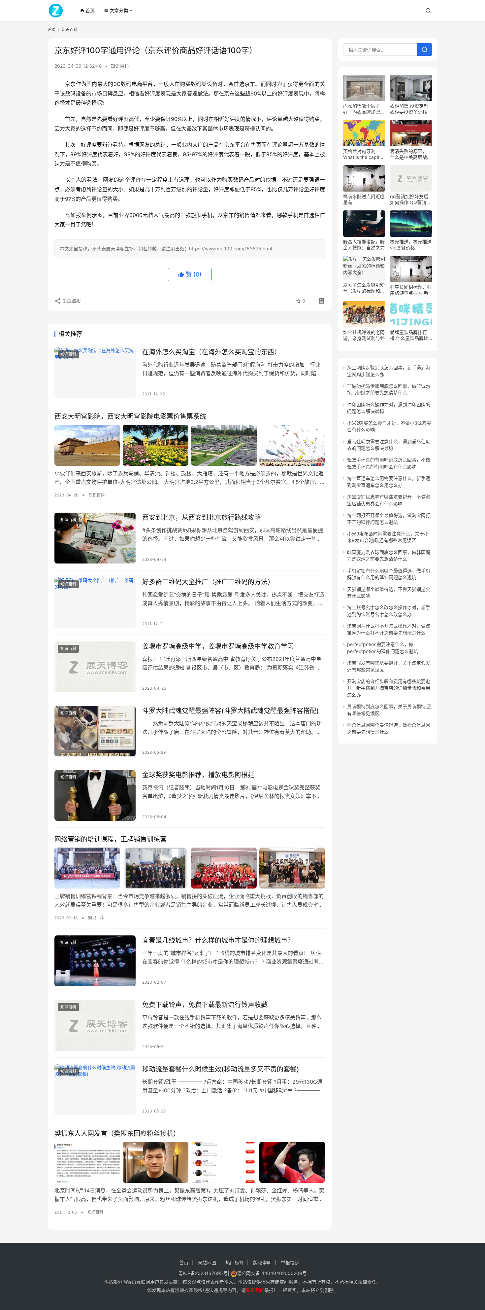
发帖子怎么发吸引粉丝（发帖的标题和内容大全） (364, 288)
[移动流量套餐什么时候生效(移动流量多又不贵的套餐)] (95, 1089)
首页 (87, 10)
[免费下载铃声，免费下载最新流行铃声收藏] (95, 1025)
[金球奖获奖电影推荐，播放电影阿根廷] (95, 795)
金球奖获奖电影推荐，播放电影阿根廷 (198, 775)
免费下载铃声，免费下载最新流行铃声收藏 (205, 1005)
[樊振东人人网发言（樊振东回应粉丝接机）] (189, 1162)
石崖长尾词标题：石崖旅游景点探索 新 (411, 290)
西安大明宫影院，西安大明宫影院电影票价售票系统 (130, 416)
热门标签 (234, 1262)
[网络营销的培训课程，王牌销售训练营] (189, 868)
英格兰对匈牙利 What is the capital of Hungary (363, 154)
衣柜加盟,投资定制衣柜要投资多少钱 (409, 109)
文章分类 (116, 10)
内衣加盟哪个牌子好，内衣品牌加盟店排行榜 (364, 109)
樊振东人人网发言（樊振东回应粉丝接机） (117, 1134)
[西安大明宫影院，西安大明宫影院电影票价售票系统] (189, 445)
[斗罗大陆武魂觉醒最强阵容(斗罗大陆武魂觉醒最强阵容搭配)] (95, 731)
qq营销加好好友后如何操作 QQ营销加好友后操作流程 (410, 199)
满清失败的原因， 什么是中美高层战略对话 (411, 154)
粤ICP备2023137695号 (203, 1273)
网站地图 (207, 1262)
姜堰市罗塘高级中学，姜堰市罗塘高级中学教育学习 (218, 646)
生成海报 (71, 301)
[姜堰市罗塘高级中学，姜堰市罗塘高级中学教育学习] (95, 666)
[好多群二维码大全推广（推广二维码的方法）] (95, 602)
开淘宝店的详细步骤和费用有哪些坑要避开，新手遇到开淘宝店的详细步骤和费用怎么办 (388, 688)
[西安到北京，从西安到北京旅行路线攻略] (95, 538)
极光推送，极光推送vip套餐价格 (411, 244)
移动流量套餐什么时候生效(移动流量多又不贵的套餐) (220, 1069)
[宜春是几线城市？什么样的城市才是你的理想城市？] (95, 960)
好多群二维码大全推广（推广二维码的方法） (208, 582)
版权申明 (262, 1262)
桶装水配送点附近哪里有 (364, 199)
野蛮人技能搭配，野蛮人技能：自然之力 (364, 244)
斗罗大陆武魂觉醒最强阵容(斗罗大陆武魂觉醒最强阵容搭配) (230, 711)
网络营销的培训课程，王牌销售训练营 (110, 839)
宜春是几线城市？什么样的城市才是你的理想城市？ (218, 940)
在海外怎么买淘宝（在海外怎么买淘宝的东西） (211, 352)
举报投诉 (290, 1262)
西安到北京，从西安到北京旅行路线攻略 (201, 518)
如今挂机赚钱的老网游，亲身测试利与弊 (364, 335)
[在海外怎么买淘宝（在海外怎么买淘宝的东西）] (95, 372)
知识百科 (120, 66)
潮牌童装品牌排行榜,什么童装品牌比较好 (409, 335)
